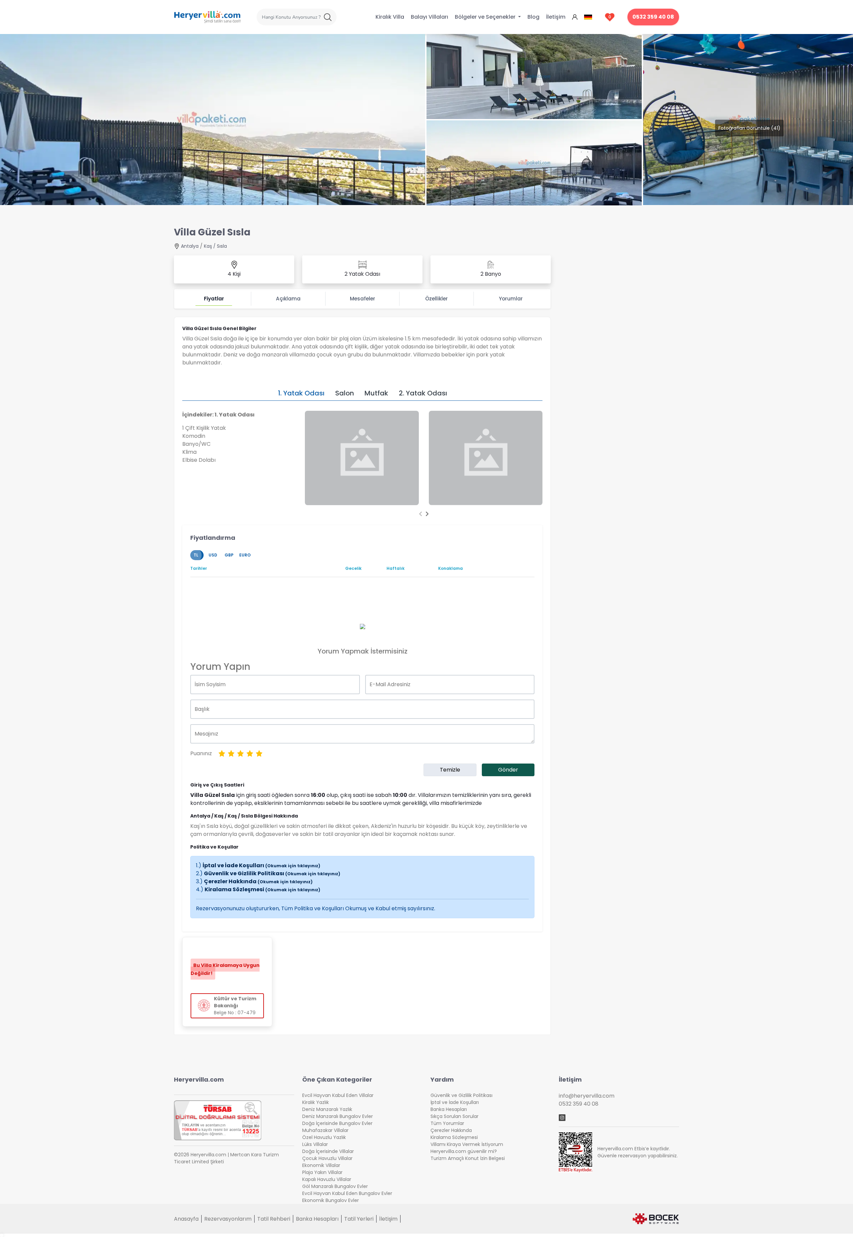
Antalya (190, 246)
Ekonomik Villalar (321, 1165)
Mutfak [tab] (376, 393)
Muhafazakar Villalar (325, 1130)
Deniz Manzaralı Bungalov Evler (337, 1116)
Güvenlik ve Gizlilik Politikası (272, 873)
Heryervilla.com (199, 1079)
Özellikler (436, 298)
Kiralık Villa (390, 17)
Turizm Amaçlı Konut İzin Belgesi (467, 1158)
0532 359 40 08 (653, 17)
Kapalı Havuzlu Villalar (326, 1179)
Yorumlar (511, 298)
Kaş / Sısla (215, 246)
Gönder (508, 770)
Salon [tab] (344, 393)
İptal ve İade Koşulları (261, 865)
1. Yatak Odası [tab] (301, 393)
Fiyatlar (214, 298)
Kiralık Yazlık (315, 1102)
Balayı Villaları (429, 17)
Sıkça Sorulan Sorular (454, 1116)
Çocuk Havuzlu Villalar (327, 1158)
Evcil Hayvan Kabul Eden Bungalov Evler (347, 1193)
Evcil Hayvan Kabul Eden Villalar (338, 1095)
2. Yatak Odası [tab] (423, 393)
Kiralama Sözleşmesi (262, 889)
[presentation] (420, 514)
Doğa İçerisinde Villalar (328, 1151)
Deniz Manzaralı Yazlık (327, 1109)
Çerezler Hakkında (258, 881)
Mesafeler (362, 298)
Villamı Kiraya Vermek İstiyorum (466, 1144)
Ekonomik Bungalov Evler (330, 1200)
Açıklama (288, 298)
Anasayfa (186, 1219)
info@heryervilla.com (586, 1096)
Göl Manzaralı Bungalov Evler (335, 1186)
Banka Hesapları (448, 1109)
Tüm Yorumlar (447, 1123)
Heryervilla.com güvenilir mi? (463, 1151)
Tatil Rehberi (273, 1219)
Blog (533, 17)
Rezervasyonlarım (228, 1219)
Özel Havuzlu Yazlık (324, 1137)
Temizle (450, 770)
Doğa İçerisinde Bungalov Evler (337, 1123)
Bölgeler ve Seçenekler (486, 17)
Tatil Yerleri (359, 1219)
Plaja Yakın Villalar (322, 1172)
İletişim (555, 17)
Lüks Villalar (315, 1144)
